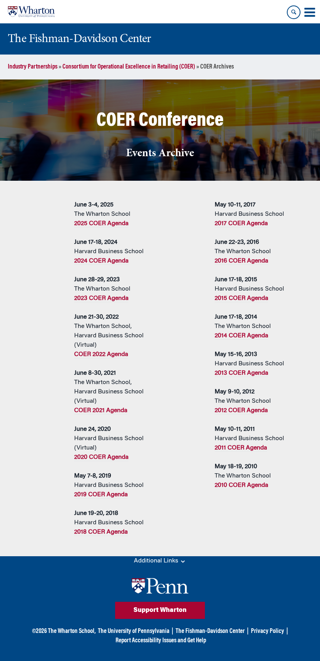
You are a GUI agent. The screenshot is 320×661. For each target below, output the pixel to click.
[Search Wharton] (293, 12)
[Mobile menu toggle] (309, 12)
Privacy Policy (267, 631)
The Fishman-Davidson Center (210, 631)
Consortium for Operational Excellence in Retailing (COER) (128, 67)
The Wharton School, (72, 631)
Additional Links (157, 561)
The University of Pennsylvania (133, 631)
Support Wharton (160, 610)
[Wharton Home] (31, 12)
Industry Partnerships (32, 67)
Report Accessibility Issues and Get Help (161, 641)
